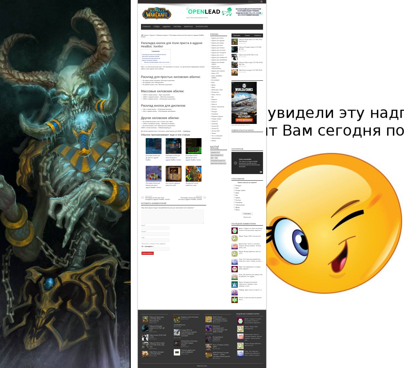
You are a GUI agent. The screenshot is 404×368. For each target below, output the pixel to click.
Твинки (213, 133)
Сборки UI (214, 121)
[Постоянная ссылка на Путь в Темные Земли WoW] (208, 350)
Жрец (213, 87)
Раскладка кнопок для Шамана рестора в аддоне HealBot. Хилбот (153, 185)
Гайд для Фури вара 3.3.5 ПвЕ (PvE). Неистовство (156, 319)
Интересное (202, 26)
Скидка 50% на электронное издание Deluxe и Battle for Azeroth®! (189, 333)
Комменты (257, 35)
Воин (213, 82)
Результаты (247, 217)
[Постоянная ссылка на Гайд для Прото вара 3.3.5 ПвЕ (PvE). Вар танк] (234, 67)
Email (143, 231)
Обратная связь (202, 366)
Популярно (236, 35)
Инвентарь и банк (217, 90)
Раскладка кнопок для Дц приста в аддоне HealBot (153, 158)
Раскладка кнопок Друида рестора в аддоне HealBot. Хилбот (193, 158)
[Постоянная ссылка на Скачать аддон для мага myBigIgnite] (177, 355)
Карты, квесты (216, 94)
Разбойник (214, 114)
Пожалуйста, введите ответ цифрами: (154, 243)
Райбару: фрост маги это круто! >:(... (251, 290)
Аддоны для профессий (219, 57)
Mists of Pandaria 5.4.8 (217, 155)
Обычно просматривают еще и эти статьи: (156, 62)
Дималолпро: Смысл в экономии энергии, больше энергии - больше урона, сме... (250, 245)
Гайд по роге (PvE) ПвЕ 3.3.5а (248, 55)
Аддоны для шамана (218, 71)
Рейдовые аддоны (162, 35)
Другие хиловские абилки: (149, 60)
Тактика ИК (215, 126)
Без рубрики (215, 80)
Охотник (214, 109)
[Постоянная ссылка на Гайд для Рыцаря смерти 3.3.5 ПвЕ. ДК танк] (234, 52)
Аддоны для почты (217, 55)
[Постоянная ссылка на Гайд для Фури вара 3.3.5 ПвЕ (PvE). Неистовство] (234, 44)
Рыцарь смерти (216, 119)
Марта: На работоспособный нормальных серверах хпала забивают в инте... (248, 284)
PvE (212, 158)
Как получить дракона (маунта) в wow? (173, 184)
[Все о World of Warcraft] (157, 18)
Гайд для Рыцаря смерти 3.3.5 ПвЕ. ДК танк (157, 328)
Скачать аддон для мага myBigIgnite (188, 351)
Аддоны (166, 26)
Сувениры (214, 123)
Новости (214, 102)
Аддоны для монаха (217, 48)
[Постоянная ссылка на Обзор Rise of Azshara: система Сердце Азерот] (177, 346)
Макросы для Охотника (189, 317)
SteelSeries (186, 131)
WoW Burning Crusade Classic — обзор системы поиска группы (221, 354)
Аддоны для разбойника (219, 60)
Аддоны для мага (217, 45)
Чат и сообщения (216, 136)
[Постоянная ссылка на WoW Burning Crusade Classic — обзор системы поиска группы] (208, 357)
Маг (212, 97)
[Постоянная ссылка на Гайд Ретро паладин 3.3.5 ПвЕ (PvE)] (234, 75)
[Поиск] (261, 1)
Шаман (213, 140)
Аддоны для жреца (217, 43)
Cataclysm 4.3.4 (215, 152)
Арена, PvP (215, 73)
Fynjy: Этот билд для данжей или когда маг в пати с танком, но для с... (253, 353)
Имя (143, 225)
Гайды (156, 26)
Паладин (214, 111)
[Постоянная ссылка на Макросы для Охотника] (177, 322)
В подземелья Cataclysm (218, 338)
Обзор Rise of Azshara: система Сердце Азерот (189, 343)
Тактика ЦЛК (215, 131)
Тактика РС (215, 128)
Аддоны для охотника (218, 50)
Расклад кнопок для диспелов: (151, 58)
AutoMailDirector (179, 325)
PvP (216, 158)
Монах (238, 210)
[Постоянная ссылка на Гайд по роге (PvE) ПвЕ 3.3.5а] (234, 60)
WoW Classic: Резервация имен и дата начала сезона (220, 319)
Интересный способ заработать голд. (192, 184)
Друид (213, 85)
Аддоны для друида (217, 40)
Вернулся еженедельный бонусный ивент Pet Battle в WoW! (220, 329)
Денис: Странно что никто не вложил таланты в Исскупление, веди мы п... (253, 320)
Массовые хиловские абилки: (150, 56)
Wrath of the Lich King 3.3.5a (218, 163)
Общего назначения (217, 107)
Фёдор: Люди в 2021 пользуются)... (250, 236)
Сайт (143, 237)
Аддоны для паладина (218, 52)
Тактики (177, 26)
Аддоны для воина (217, 38)
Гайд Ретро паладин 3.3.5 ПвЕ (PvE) (250, 70)
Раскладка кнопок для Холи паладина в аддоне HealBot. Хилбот (173, 158)
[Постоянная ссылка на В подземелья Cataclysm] (208, 342)
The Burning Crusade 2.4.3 (218, 160)
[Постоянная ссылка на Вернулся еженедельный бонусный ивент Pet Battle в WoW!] (208, 331)
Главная (146, 26)
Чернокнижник (216, 138)
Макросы (188, 26)
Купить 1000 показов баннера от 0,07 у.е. (197, 17)
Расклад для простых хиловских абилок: (154, 54)
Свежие (247, 35)
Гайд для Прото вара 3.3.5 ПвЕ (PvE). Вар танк (157, 345)
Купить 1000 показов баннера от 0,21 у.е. (240, 125)
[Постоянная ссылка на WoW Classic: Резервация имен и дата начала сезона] (208, 322)
